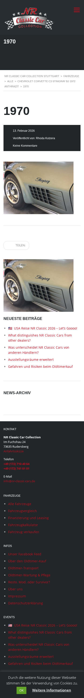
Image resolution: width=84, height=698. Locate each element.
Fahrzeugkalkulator (23, 525)
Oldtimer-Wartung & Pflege (29, 575)
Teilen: (20, 245)
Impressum (17, 596)
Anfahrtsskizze (14, 451)
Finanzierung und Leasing (28, 518)
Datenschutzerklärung (25, 603)
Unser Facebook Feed (24, 554)
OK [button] (21, 690)
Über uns (15, 589)
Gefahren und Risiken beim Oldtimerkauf (40, 366)
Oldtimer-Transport (23, 568)
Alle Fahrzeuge (19, 504)
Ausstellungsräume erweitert (31, 359)
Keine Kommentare (25, 145)
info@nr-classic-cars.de (19, 481)
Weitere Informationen (51, 690)
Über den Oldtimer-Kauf (27, 561)
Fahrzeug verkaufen (23, 532)
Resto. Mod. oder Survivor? (29, 582)
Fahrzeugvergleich (22, 511)
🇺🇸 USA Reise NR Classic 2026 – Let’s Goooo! (42, 328)
